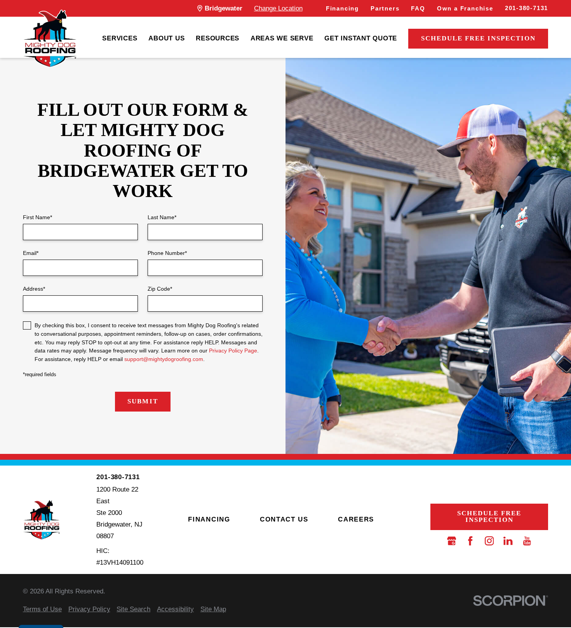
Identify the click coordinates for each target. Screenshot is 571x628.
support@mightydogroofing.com (163, 359)
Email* (30, 253)
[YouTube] (526, 540)
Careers (356, 519)
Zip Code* (160, 289)
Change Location (278, 8)
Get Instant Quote (360, 38)
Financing (342, 8)
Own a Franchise (465, 8)
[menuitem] (119, 38)
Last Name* (162, 217)
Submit (142, 401)
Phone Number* (167, 253)
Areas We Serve (282, 38)
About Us (166, 38)
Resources (217, 38)
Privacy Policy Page (233, 350)
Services (119, 38)
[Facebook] (470, 540)
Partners (385, 8)
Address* (34, 289)
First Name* (37, 217)
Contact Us (284, 519)
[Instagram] (489, 540)
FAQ (418, 8)
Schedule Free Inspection (478, 38)
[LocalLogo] (50, 39)
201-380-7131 (526, 8)
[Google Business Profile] (451, 540)
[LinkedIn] (507, 540)
